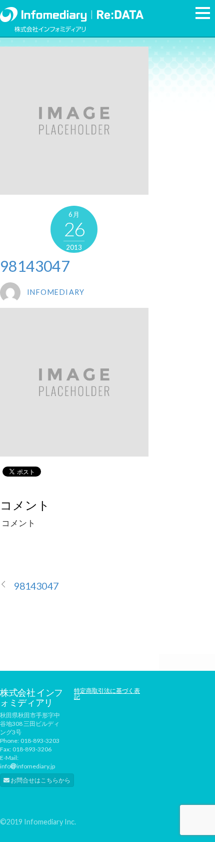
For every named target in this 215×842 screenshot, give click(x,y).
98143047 (35, 266)
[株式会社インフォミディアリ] (72, 13)
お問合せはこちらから (40, 780)
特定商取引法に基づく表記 (107, 693)
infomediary (56, 292)
